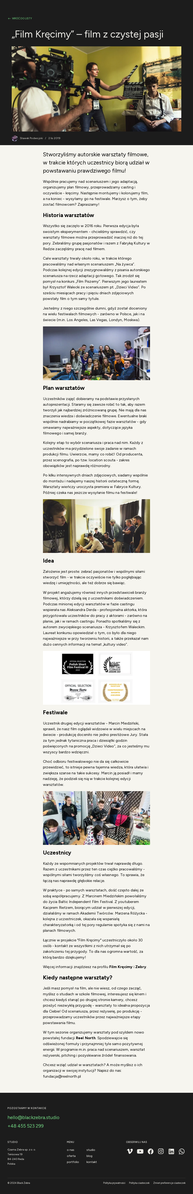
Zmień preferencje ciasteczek (169, 1183)
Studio (91, 1150)
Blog (89, 1156)
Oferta (71, 1156)
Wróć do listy (22, 18)
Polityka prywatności (114, 1183)
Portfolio (73, 1162)
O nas (70, 1150)
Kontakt (92, 1162)
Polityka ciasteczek (139, 1183)
